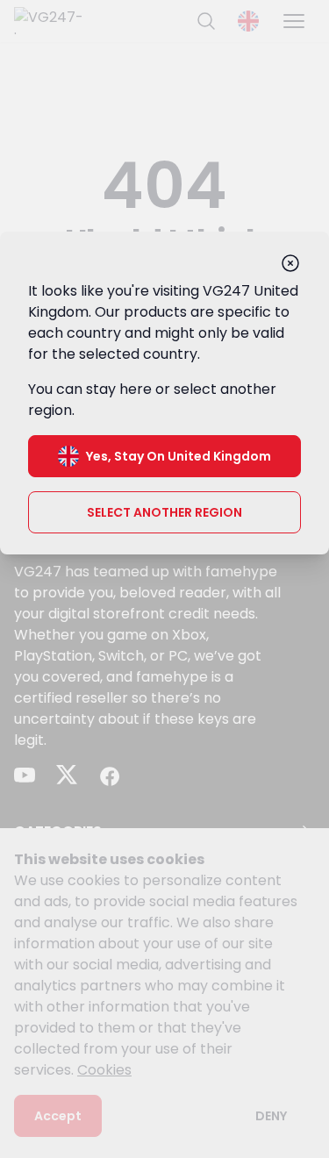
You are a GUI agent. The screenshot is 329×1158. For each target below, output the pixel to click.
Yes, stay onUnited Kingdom (178, 456)
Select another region (164, 512)
